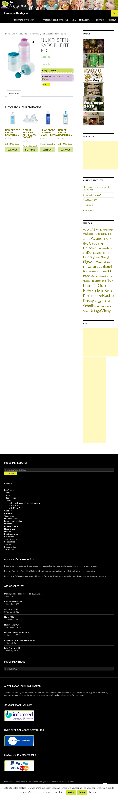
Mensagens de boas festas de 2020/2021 (23, 593)
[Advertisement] (100, 155)
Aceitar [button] (71, 792)
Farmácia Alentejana (16, 13)
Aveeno (86, 239)
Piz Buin (97, 290)
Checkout (111, 20)
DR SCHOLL (104, 252)
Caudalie (96, 243)
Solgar (86, 311)
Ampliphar (108, 229)
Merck (103, 276)
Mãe (8, 495)
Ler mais (12, 149)
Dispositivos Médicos (13, 521)
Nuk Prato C (14, 505)
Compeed (101, 248)
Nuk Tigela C (14, 508)
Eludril (102, 262)
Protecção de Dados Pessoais (55, 20)
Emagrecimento (11, 526)
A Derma (97, 229)
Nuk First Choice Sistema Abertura (24, 503)
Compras (100, 20)
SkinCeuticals (102, 306)
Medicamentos (11, 534)
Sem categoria (10, 539)
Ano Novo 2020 (90, 200)
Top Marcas (29, 33)
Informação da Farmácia (23, 20)
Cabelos (8, 510)
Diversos (8, 523)
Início (7, 33)
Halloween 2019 (90, 210)
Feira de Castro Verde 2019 (16, 632)
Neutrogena (98, 280)
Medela (95, 276)
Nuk (38, 33)
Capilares (8, 513)
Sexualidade (9, 541)
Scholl (88, 305)
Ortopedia (9, 536)
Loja (74, 20)
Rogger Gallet (104, 301)
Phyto (87, 290)
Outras (104, 285)
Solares (7, 544)
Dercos (92, 252)
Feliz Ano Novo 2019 (13, 648)
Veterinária (9, 549)
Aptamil (88, 233)
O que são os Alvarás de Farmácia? (19, 640)
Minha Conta (84, 20)
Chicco (88, 248)
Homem (7, 531)
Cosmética (9, 516)
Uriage (95, 310)
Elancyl (105, 257)
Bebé (17, 144)
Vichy (106, 310)
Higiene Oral (10, 529)
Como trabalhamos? (92, 195)
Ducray (89, 257)
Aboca (87, 229)
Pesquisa (10, 473)
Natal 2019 (88, 205)
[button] (33, 42)
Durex (97, 258)
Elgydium (91, 262)
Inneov (92, 271)
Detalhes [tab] (14, 93)
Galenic (93, 266)
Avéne (96, 238)
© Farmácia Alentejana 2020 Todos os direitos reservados (51, 782)
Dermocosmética (12, 518)
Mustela (86, 281)
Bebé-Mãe (17, 33)
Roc (99, 296)
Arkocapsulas (103, 233)
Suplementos (10, 547)
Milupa (109, 276)
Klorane (102, 271)
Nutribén (90, 285)
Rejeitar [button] (82, 792)
